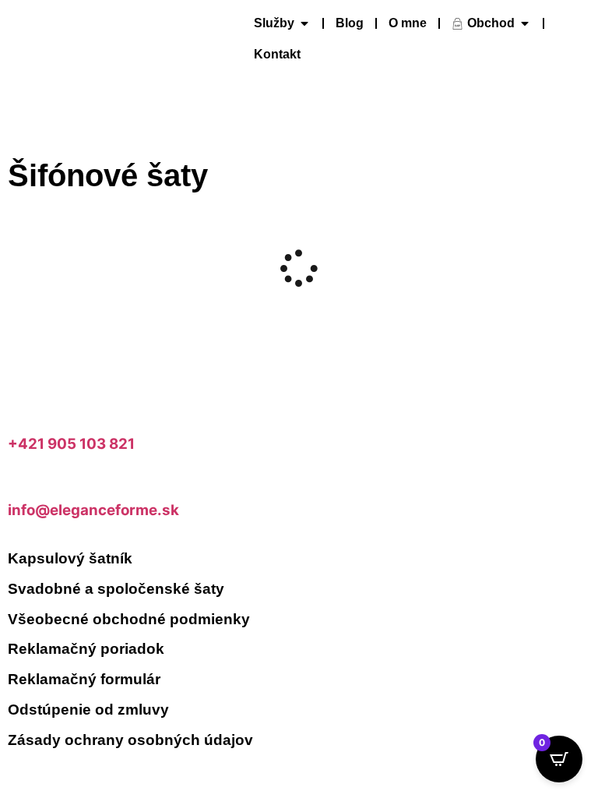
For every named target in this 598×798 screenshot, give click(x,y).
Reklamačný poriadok (86, 649)
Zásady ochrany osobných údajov (130, 740)
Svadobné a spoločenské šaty (116, 589)
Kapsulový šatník (70, 558)
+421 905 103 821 (71, 444)
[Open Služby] (304, 23)
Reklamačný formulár (84, 679)
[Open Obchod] (525, 23)
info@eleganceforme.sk (93, 510)
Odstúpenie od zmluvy (88, 709)
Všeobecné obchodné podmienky (129, 619)
